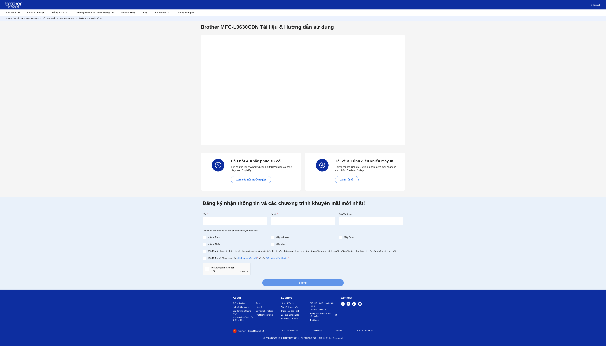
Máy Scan (349, 237)
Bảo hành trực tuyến (289, 307)
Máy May (280, 244)
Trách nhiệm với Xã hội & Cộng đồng (243, 318)
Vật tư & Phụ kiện (36, 12)
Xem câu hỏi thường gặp (251, 179)
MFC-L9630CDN (66, 18)
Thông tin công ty (240, 303)
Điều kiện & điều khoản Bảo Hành (322, 304)
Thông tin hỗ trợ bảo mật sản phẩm (320, 315)
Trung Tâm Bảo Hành (290, 311)
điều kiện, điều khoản (276, 258)
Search (596, 5)
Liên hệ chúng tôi (185, 12)
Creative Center (317, 310)
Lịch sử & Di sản (240, 307)
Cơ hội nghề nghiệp (264, 311)
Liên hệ (259, 307)
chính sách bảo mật (247, 258)
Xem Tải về (346, 179)
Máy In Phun (214, 237)
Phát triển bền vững (264, 315)
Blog (145, 12)
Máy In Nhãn (214, 244)
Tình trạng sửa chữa (289, 319)
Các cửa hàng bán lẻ (290, 315)
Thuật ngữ (314, 320)
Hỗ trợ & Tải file (287, 303)
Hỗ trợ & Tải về (59, 12)
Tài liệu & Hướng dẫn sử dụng (91, 18)
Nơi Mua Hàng (128, 12)
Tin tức (259, 303)
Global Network (254, 331)
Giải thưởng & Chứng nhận (242, 312)
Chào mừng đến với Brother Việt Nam (22, 18)
